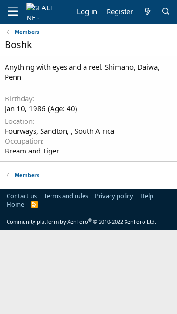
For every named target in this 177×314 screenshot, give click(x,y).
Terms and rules (66, 196)
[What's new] (147, 11)
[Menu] (13, 12)
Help (146, 196)
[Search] (166, 11)
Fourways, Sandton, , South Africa (59, 131)
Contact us (22, 196)
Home (15, 204)
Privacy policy (114, 196)
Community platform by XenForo (81, 221)
